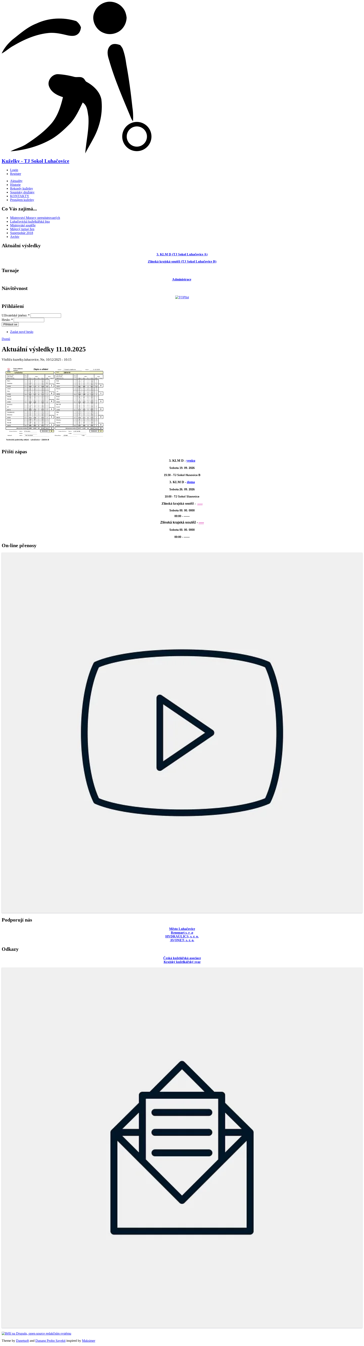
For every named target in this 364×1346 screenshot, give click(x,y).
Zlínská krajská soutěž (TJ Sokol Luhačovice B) (182, 261)
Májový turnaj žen (22, 229)
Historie (15, 184)
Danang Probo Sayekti (50, 1340)
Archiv (14, 236)
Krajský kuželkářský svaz (182, 962)
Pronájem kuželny (22, 200)
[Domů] (76, 152)
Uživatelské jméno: (16, 315)
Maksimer (88, 1340)
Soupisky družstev (22, 192)
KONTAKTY (19, 196)
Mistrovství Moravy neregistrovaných (35, 217)
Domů (6, 339)
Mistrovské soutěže (23, 225)
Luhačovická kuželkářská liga (30, 221)
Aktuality (16, 181)
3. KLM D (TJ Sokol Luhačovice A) (182, 254)
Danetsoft (22, 1340)
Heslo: (7, 320)
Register (15, 174)
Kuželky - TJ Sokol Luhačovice (35, 161)
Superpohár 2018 (21, 233)
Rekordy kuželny (21, 188)
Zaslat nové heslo (21, 332)
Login (14, 170)
